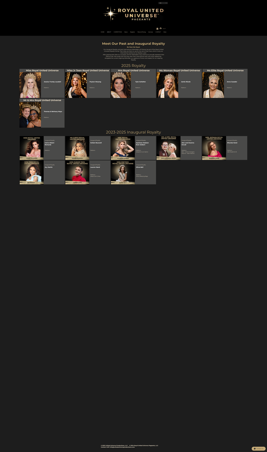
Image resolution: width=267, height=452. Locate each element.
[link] (157, 28)
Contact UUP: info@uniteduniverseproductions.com (118, 447)
